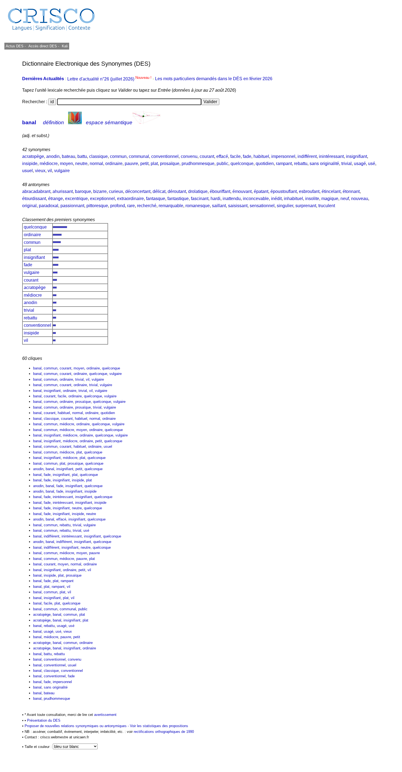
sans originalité (324, 163)
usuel (27, 170)
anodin (53, 156)
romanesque (197, 205)
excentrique (76, 198)
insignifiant (356, 156)
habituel (261, 156)
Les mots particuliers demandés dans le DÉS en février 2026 (213, 79)
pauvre (131, 163)
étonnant (351, 191)
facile (235, 156)
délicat (159, 191)
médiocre (49, 163)
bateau (68, 156)
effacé (222, 156)
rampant (284, 163)
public (222, 163)
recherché (146, 205)
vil (50, 170)
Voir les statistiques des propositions (159, 726)
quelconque (242, 163)
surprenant (305, 205)
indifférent (307, 156)
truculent (326, 205)
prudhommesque (198, 163)
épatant (261, 191)
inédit (276, 198)
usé (371, 163)
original (29, 205)
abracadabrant (36, 191)
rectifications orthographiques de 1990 (164, 732)
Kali (65, 46)
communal (139, 156)
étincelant (331, 191)
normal (96, 163)
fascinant (199, 198)
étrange (55, 198)
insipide (29, 163)
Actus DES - (16, 46)
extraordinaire (130, 198)
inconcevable (256, 198)
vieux (40, 170)
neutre (81, 163)
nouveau (359, 198)
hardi (215, 198)
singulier (285, 205)
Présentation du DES (43, 720)
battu (82, 156)
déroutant (177, 191)
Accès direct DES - (43, 46)
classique (98, 156)
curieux (116, 191)
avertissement (105, 715)
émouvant (242, 191)
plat (154, 163)
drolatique (198, 191)
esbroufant (309, 191)
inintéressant (331, 156)
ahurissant (63, 191)
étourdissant (34, 198)
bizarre (100, 191)
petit (144, 163)
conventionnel (165, 156)
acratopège (33, 156)
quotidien (265, 163)
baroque (83, 191)
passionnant (72, 205)
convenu (189, 156)
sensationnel (262, 205)
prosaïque (169, 163)
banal (29, 122)
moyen (66, 163)
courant (207, 156)
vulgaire (62, 170)
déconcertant (137, 191)
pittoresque (97, 205)
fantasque (155, 198)
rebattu (300, 163)
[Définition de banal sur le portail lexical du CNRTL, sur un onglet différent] (75, 122)
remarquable (171, 205)
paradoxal (48, 205)
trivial (346, 163)
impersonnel (283, 156)
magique (329, 198)
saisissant (237, 205)
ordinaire (114, 163)
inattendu (232, 198)
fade (247, 156)
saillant (219, 205)
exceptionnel (102, 198)
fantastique (178, 198)
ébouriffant (220, 191)
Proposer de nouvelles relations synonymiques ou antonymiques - (77, 726)
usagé (360, 163)
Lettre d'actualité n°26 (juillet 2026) (110, 79)
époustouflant (283, 191)
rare (131, 205)
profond (117, 205)
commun (118, 156)
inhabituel (293, 198)
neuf (344, 198)
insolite (312, 198)
